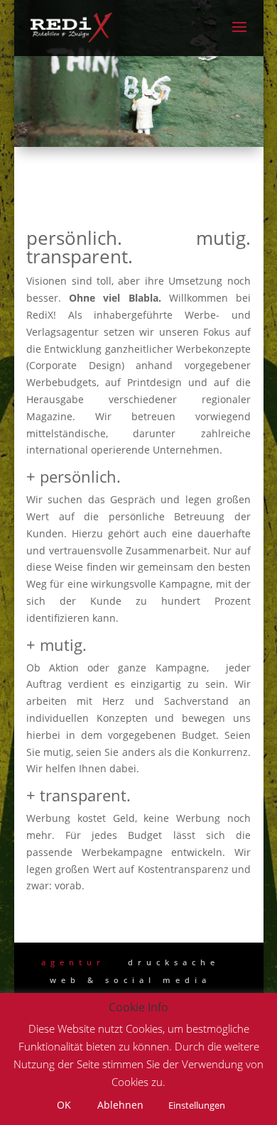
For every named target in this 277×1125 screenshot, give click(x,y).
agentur (73, 962)
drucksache (173, 962)
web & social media (130, 980)
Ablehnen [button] (120, 1105)
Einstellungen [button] (196, 1105)
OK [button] (64, 1105)
